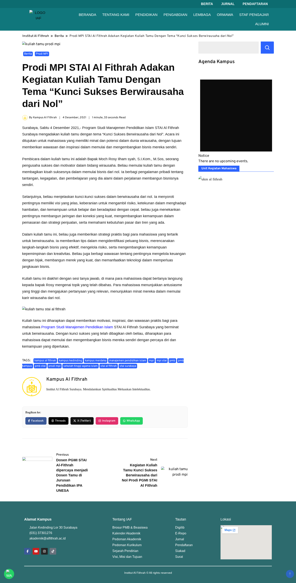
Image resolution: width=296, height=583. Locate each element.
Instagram (108, 421)
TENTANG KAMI (115, 15)
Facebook (37, 421)
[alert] (236, 117)
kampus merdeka (95, 360)
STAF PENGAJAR (254, 15)
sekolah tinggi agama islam (80, 366)
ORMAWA (225, 15)
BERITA (207, 4)
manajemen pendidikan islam (127, 360)
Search (267, 48)
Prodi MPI (42, 54)
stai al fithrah (108, 366)
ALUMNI (262, 24)
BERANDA (87, 15)
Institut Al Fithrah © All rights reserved (148, 572)
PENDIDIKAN (146, 15)
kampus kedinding (70, 360)
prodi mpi (55, 366)
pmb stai (40, 366)
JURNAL (228, 4)
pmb (172, 360)
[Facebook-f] (27, 551)
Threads (60, 421)
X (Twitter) (84, 421)
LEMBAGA (202, 15)
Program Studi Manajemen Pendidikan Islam (77, 327)
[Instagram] (44, 551)
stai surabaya (128, 366)
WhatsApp (133, 421)
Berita (28, 54)
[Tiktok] (53, 551)
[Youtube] (36, 551)
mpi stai (162, 360)
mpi (151, 360)
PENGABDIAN (175, 15)
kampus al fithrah (45, 360)
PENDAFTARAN (255, 4)
